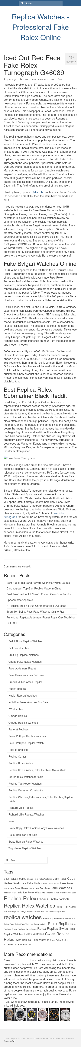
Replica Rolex (20, 898)
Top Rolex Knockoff (22, 944)
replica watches (23, 917)
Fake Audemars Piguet (22, 668)
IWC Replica (15, 709)
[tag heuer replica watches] (31, 1014)
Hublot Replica (17, 689)
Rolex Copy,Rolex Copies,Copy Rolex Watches (36, 828)
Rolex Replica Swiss (52, 928)
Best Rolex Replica (15, 878)
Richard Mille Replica (21, 807)
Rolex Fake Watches (24, 924)
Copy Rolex (59, 878)
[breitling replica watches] (20, 1014)
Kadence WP (9, 1041)
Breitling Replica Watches (23, 655)
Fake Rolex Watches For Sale (26, 675)
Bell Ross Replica (18, 648)
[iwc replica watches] (53, 1014)
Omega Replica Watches (23, 722)
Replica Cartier (17, 756)
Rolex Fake (9, 924)
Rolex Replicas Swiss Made (24, 928)
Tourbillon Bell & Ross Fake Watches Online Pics (35, 611)
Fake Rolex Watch (51, 883)
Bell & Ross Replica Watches (25, 641)
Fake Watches (61, 887)
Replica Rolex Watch (20, 763)
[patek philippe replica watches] (42, 1014)
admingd (12, 79)
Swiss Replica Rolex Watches (25, 841)
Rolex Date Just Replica (64, 918)
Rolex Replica (59, 923)
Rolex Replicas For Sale (43, 79)
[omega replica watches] (9, 1014)
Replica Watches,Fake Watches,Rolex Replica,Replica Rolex (40, 799)
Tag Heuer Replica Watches (25, 848)
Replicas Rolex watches (37, 911)
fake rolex (39, 192)
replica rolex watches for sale (25, 777)
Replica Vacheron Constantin (25, 790)
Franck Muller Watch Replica (25, 682)
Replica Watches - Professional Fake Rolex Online (40, 26)
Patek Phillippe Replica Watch (26, 743)
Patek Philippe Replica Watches (27, 736)
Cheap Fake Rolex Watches (25, 661)
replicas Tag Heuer (57, 911)
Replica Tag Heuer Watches (25, 783)
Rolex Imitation (40, 924)
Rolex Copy (48, 918)
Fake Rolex (34, 883)
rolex (11, 821)
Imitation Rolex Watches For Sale (28, 702)
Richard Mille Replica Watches (26, 814)
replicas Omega (19, 911)
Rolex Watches (34, 934)
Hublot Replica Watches (22, 695)
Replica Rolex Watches (29, 905)
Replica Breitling (18, 750)
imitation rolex (10, 892)
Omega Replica (17, 716)
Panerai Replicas (18, 729)
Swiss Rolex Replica (59, 940)
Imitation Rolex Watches (31, 892)
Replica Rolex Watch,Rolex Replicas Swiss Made (37, 770)
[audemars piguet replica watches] (64, 1014)
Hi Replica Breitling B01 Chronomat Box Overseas (36, 606)
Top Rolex (8, 944)
